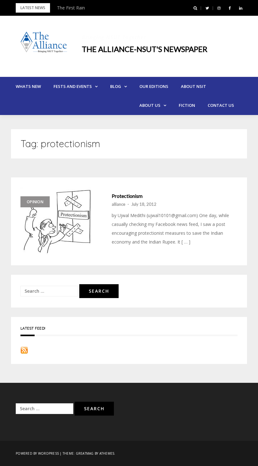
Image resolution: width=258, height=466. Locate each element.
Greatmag (85, 453)
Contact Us (221, 105)
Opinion (35, 201)
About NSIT (193, 86)
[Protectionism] (62, 221)
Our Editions (153, 86)
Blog (115, 86)
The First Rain (71, 8)
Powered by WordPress (37, 453)
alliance (118, 204)
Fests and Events (72, 86)
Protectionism (127, 196)
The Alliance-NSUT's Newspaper (144, 49)
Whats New (28, 86)
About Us (149, 105)
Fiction (187, 105)
